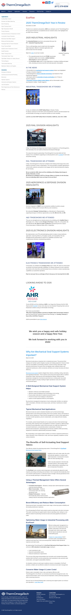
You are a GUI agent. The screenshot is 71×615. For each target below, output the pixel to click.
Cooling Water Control (6, 18)
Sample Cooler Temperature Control (9, 48)
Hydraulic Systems (5, 79)
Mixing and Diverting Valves (7, 41)
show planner (43, 319)
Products (10, 11)
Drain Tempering (5, 23)
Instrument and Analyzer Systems (8, 82)
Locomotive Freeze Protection (8, 36)
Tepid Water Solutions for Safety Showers (10, 58)
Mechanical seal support (32, 373)
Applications (17, 11)
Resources (31, 11)
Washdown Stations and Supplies (8, 66)
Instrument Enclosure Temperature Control (10, 33)
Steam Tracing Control (6, 53)
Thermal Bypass (5, 61)
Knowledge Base (40, 597)
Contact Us (48, 11)
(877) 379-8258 (61, 6)
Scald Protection (5, 51)
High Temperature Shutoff (7, 28)
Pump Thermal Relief (6, 46)
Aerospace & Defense (6, 72)
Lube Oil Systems (5, 84)
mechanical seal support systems (45, 70)
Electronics (3, 77)
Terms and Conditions (41, 599)
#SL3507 (35, 306)
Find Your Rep (40, 11)
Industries (25, 11)
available (61, 154)
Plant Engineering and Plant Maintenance (10, 87)
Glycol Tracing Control (6, 26)
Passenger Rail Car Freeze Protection (9, 43)
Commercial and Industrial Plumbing (9, 74)
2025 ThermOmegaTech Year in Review (45, 22)
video (32, 53)
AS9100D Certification (41, 594)
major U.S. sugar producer (55, 537)
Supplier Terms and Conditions (43, 601)
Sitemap (50, 602)
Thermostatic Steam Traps (7, 56)
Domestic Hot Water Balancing (8, 21)
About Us (3, 11)
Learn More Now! (39, 582)
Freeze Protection (5, 31)
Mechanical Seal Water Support (8, 38)
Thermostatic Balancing (6, 63)
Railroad (3, 89)
